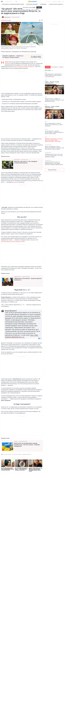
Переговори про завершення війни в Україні (13, 4)
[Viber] (50, 1)
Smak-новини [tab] (54, 67)
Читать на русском (6, 20)
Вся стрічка (48, 70)
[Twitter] (56, 1)
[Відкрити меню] (2, 1)
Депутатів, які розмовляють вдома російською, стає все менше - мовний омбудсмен (27, 445)
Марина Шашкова (7, 17)
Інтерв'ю (16, 441)
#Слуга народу (7, 454)
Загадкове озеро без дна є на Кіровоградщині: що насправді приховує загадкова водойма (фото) (54, 163)
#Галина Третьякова (17, 454)
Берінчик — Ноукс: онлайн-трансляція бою (52, 107)
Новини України (17, 276)
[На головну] (32, 1)
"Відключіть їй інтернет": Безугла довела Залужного (28, 279)
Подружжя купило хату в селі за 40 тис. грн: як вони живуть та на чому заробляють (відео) (54, 155)
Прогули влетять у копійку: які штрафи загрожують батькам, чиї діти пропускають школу (54, 100)
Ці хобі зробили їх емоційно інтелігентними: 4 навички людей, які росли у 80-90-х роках (54, 132)
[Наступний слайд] (63, 4)
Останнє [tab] (48, 67)
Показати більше (52, 169)
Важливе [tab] (61, 67)
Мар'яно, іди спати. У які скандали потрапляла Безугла (25, 162)
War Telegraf (17, 159)
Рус (63, 1)
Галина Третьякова (18, 66)
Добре (39, 7)
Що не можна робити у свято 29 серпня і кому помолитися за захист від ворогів (54, 125)
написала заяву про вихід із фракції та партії (13, 241)
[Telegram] (52, 1)
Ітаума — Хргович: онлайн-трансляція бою (52, 82)
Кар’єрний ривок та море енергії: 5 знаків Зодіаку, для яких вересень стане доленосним (53, 75)
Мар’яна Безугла (29, 66)
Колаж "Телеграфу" (22, 48)
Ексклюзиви (43, 4)
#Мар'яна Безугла (27, 454)
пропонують (8, 63)
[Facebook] (48, 1)
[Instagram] (58, 1)
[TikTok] (60, 2)
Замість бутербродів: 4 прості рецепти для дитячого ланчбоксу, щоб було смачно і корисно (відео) (54, 148)
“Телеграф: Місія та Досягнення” (57, 4)
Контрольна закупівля (32, 4)
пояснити (15, 182)
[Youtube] (54, 2)
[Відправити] (16, 2)
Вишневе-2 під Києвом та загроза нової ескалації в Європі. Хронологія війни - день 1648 (53, 140)
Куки (34, 7)
